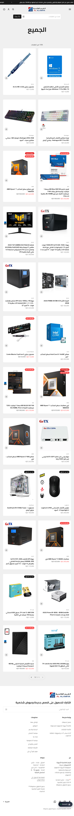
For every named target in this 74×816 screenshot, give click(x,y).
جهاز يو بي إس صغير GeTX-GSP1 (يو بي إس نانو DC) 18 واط (55, 457)
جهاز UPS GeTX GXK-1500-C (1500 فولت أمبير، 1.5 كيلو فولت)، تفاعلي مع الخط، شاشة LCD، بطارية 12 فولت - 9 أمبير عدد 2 (54, 247)
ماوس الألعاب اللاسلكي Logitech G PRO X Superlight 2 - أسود (55, 509)
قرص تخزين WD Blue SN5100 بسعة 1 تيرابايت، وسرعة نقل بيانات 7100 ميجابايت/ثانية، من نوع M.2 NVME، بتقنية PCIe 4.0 (55, 193)
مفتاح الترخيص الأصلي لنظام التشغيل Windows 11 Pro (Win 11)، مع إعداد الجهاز (55, 88)
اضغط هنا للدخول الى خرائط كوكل (38, 778)
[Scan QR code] (23, 16)
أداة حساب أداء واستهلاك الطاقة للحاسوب (60, 734)
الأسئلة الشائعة (33, 748)
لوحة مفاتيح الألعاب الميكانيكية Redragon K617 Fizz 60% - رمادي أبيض (56, 139)
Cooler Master (30, 352)
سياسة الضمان (33, 733)
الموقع (35, 726)
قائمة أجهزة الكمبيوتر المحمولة (60, 726)
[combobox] (43, 16)
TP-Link (32, 610)
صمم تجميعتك (66, 722)
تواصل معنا (34, 722)
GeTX (67, 242)
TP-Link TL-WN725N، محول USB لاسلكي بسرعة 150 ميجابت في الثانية (20, 613)
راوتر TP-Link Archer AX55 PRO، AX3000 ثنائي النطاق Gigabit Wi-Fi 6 (55, 664)
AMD (33, 187)
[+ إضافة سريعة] (41, 78)
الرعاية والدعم (33, 729)
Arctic (32, 84)
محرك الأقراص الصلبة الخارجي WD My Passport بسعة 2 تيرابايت (21, 664)
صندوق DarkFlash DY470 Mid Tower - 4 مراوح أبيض (20, 509)
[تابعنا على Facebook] (69, 801)
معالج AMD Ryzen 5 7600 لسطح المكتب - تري (19, 457)
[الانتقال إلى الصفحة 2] (31, 677)
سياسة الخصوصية (32, 740)
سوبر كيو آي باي (32, 751)
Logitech (67, 505)
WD (68, 187)
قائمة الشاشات (66, 729)
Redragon (66, 135)
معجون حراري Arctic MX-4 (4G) (23, 86)
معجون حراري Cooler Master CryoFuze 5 (20, 354)
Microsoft (66, 84)
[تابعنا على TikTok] (59, 801)
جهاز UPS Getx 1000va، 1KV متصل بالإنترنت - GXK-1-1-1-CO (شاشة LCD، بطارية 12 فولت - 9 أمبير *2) (19, 303)
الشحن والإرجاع (33, 744)
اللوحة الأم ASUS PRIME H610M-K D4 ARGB (56, 302)
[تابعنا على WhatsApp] (55, 801)
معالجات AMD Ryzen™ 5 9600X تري (57, 559)
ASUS (32, 242)
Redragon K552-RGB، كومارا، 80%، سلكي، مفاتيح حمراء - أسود (19, 139)
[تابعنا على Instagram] (64, 801)
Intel (68, 352)
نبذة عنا (35, 737)
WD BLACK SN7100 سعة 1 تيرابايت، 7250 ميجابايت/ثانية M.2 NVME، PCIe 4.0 (20, 406)
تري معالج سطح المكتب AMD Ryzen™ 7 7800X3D (20, 190)
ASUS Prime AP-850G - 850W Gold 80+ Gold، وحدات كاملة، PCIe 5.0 (56, 613)
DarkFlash (31, 505)
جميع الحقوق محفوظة (49, 808)
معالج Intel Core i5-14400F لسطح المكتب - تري (54, 355)
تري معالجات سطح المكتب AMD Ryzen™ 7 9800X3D (54, 406)
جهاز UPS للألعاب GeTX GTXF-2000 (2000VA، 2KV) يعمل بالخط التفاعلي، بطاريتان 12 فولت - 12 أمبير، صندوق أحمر (20, 561)
